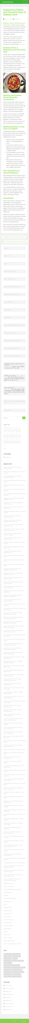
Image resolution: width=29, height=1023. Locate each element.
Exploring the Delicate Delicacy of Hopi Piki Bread (14, 784)
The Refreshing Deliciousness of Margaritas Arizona (14, 859)
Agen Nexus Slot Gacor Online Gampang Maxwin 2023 (14, 666)
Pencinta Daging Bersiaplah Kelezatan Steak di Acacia (13, 538)
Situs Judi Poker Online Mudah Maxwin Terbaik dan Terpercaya (13, 631)
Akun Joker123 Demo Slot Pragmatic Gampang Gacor (13, 706)
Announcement (7, 901)
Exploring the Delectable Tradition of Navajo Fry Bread (13, 832)
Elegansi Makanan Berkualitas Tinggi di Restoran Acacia (13, 582)
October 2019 (8, 1009)
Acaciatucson (7, 2)
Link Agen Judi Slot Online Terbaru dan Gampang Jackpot (13, 710)
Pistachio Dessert (8, 892)
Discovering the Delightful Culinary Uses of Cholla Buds (14, 810)
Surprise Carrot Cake (9, 886)
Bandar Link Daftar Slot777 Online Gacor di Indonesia (14, 604)
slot (5, 263)
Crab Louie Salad (8, 922)
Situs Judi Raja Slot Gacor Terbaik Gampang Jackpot (14, 741)
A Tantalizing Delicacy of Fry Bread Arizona (14, 862)
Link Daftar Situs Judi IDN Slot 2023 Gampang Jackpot (12, 600)
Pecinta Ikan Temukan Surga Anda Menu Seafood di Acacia (14, 525)
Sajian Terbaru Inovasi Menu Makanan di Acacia (14, 565)
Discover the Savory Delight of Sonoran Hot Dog (13, 837)
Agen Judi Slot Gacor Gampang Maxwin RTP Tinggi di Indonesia (13, 617)
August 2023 (8, 991)
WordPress (23, 1021)
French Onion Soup (8, 919)
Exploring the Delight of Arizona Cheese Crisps (13, 797)
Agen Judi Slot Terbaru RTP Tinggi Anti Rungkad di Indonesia (13, 662)
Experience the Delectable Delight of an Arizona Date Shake (13, 788)
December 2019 (9, 1006)
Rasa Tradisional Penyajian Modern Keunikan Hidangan (12, 534)
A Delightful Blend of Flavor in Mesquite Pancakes (13, 806)
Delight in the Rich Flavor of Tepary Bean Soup (14, 753)
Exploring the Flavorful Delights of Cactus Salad (14, 792)
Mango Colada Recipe (9, 940)
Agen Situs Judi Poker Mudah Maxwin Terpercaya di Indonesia (13, 648)
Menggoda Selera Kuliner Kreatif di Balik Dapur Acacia (14, 591)
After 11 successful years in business (13, 943)
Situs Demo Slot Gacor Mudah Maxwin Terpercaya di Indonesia (13, 719)
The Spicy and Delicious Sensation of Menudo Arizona (13, 854)
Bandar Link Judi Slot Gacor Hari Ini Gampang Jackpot (12, 714)
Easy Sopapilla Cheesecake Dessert (12, 889)
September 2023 (9, 988)
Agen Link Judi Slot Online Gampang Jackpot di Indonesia (14, 635)
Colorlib (13, 1021)
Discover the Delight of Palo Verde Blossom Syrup (12, 757)
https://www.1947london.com (12, 356)
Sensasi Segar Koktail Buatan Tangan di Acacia (13, 556)
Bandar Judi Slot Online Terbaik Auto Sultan (14, 749)
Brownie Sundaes (8, 910)
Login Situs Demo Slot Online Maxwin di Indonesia (14, 723)
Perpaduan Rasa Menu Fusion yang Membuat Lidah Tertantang (12, 520)
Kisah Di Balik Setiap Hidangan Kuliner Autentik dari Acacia (13, 587)
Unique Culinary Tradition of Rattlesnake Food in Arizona (14, 779)
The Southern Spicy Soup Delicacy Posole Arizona (14, 850)
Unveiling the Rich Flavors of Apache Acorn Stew (14, 814)
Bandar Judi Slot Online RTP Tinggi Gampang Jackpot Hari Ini (12, 679)
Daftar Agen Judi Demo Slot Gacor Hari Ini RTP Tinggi (14, 688)
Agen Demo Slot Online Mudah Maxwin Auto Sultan (13, 737)
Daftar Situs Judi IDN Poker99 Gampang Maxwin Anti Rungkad (14, 626)
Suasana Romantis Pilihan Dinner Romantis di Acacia (14, 472)
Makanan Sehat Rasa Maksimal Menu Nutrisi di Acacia (13, 578)
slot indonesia (8, 302)
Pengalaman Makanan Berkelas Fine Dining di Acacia (14, 512)
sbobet (6, 248)
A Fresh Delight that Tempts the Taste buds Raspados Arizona (13, 845)
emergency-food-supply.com (12, 294)
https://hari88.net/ (7, 71)
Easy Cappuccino (8, 913)
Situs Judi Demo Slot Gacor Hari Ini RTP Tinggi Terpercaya (13, 697)
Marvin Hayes (17, 19)
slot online (22, 44)
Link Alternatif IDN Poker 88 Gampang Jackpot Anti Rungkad (13, 653)
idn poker (7, 255)
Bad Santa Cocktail (8, 925)
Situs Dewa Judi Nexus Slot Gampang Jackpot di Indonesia (13, 745)
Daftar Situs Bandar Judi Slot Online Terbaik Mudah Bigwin (14, 701)
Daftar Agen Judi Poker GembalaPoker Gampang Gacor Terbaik (13, 644)
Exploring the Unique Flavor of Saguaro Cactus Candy (13, 823)
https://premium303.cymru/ (12, 348)
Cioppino (6, 895)
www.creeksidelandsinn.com (12, 286)
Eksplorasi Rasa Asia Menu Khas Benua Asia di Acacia (13, 507)
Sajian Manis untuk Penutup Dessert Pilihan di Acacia (14, 490)
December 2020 (9, 1003)
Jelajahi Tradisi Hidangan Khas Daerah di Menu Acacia (14, 547)
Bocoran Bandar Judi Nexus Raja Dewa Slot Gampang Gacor (14, 609)
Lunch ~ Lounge (8, 937)
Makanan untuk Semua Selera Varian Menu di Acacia (14, 542)
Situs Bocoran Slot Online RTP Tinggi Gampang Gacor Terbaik (13, 613)
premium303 (7, 309)
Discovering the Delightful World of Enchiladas (12, 828)
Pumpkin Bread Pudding (10, 898)
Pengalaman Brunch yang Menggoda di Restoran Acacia (13, 503)
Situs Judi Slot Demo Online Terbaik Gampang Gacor (12, 684)
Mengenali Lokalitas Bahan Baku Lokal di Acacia (14, 485)
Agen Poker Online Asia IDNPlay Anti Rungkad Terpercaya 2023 (13, 622)
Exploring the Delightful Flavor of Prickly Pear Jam (13, 819)
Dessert (6, 931)
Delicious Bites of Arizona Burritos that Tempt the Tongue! (13, 870)
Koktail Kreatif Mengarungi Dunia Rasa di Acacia (14, 560)
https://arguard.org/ (10, 333)
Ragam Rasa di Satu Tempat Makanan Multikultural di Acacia (13, 573)
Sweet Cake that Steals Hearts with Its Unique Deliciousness (13, 875)
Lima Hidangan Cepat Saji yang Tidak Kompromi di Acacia (13, 476)
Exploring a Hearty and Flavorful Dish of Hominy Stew (13, 801)
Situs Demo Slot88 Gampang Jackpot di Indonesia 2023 (13, 670)
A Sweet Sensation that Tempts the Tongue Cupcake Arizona (12, 879)
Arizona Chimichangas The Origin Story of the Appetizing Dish (14, 866)
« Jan (5, 448)
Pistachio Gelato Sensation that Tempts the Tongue (14, 770)
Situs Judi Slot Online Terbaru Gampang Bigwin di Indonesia (13, 675)
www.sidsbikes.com (9, 279)
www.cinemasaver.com (10, 271)
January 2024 (8, 985)
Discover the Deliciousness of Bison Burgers (13, 762)
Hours (5, 904)
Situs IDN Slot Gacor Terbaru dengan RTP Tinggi (14, 639)
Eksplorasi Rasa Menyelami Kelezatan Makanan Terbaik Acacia (13, 595)
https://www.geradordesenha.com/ (14, 325)
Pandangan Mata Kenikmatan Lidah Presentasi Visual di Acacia (12, 569)
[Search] (23, 418)
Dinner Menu (7, 934)
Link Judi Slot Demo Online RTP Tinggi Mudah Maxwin (13, 692)
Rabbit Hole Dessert (9, 883)
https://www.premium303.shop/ (13, 340)
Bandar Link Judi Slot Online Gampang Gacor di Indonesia (13, 728)
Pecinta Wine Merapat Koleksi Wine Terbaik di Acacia (14, 481)
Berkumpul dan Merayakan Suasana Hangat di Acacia (13, 551)
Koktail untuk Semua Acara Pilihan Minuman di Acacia (12, 516)
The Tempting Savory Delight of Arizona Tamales (14, 841)
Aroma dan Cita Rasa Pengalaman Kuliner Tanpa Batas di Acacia (14, 529)
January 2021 (8, 1000)
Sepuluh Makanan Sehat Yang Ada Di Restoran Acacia (13, 468)
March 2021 (8, 997)
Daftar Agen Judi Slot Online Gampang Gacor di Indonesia (13, 732)
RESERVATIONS (7, 907)
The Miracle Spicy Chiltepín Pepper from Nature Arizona (14, 766)
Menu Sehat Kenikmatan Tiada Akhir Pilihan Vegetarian (14, 494)
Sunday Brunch (7, 928)
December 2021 (9, 994)
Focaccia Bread (7, 916)
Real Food (8, 457)
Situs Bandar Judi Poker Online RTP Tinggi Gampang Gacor (14, 657)
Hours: (23, 967)
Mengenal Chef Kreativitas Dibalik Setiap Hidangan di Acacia (14, 498)
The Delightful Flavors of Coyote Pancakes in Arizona (14, 775)
